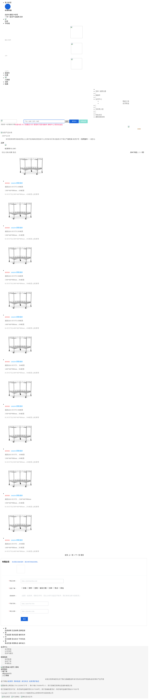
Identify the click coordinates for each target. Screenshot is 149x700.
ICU (23, 124)
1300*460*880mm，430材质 (14, 190)
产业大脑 (69, 139)
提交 (24, 619)
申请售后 (8, 663)
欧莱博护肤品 (34, 681)
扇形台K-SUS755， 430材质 (15, 454)
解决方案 (43, 588)
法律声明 (84, 679)
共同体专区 (49, 139)
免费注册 (103, 91)
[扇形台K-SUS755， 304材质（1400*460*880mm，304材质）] (20, 360)
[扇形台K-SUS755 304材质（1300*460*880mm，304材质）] (20, 270)
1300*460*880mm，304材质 (14, 280)
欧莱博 (36, 194)
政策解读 (33, 139)
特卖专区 (18, 124)
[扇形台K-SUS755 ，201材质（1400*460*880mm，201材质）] (20, 538)
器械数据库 (69, 679)
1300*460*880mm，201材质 (14, 235)
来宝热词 (77, 679)
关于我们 (62, 139)
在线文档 (48, 679)
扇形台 (92, 139)
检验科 (44, 124)
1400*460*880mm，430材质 (14, 324)
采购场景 (19, 139)
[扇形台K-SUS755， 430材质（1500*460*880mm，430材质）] (20, 449)
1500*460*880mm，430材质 (14, 458)
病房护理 (76, 139)
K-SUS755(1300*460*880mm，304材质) (19, 283)
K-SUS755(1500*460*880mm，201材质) (19, 507)
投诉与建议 (9, 653)
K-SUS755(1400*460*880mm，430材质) (19, 328)
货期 (36, 588)
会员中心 (98, 99)
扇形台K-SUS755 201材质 (14, 231)
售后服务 (56, 139)
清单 (50, 588)
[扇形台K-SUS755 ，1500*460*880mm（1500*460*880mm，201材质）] (20, 493)
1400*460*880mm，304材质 (14, 369)
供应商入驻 (99, 109)
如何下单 (8, 661)
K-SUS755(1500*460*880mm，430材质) (19, 462)
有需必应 (83, 121)
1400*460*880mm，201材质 (14, 547)
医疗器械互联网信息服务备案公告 (60, 685)
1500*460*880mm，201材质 (14, 503)
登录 (97, 91)
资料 (30, 588)
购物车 (97, 95)
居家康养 (12, 139)
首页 (7, 139)
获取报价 (19, 183)
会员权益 (126, 103)
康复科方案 (38, 124)
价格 (7, 152)
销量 (10, 152)
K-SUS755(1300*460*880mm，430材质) (19, 194)
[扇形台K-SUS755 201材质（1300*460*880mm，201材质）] (20, 226)
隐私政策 (90, 679)
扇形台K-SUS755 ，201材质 (15, 544)
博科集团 (17, 681)
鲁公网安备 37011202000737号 (16, 685)
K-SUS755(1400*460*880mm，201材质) (19, 551)
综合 (3, 152)
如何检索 (8, 659)
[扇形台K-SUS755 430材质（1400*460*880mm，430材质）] (20, 315)
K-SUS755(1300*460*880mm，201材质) (19, 239)
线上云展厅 (26, 139)
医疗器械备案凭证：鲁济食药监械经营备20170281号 (60, 689)
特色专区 (98, 115)
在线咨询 (13, 183)
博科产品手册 (99, 679)
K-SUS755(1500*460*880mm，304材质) (19, 417)
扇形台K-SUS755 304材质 (14, 276)
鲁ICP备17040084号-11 (38, 685)
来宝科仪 (25, 681)
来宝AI (74, 121)
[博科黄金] (129, 127)
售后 (56, 588)
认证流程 (8, 651)
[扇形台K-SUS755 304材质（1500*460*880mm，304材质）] (20, 404)
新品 (14, 152)
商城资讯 (55, 679)
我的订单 (126, 101)
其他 (62, 588)
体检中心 (51, 124)
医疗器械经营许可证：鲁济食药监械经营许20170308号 (20, 689)
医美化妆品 (59, 124)
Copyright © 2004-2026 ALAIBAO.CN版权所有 (27, 693)
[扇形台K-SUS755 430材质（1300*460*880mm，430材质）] (31, 181)
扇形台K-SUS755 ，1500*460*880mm (18, 499)
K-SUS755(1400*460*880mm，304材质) (19, 373)
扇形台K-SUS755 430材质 (14, 187)
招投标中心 (41, 139)
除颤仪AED (29, 124)
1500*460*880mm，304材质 (14, 414)
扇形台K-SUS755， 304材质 (15, 365)
